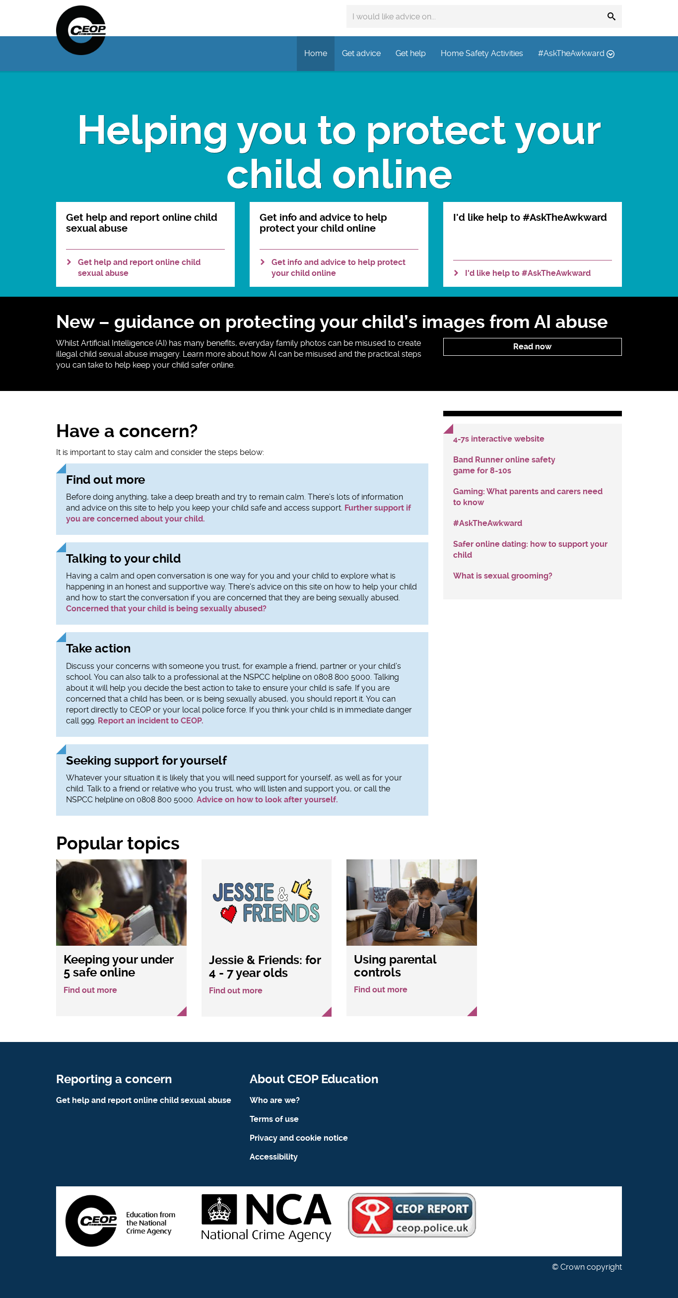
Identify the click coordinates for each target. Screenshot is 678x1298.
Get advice (361, 53)
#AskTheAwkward (572, 53)
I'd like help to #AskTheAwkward (528, 273)
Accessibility (274, 1157)
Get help (411, 53)
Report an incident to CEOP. (150, 720)
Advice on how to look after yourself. (267, 799)
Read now (532, 346)
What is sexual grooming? (502, 576)
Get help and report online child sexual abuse (139, 268)
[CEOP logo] (81, 30)
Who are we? (275, 1100)
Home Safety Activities (482, 53)
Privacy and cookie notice (299, 1138)
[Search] (611, 16)
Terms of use (274, 1119)
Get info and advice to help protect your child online (338, 268)
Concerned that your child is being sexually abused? (166, 608)
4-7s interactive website (498, 439)
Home (315, 53)
